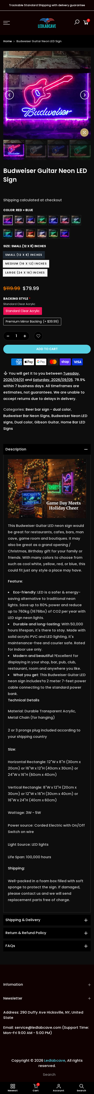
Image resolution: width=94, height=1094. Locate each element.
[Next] (84, 95)
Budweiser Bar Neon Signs (26, 415)
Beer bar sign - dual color (48, 409)
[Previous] (9, 95)
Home (7, 41)
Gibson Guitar (46, 422)
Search (49, 1074)
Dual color (23, 422)
